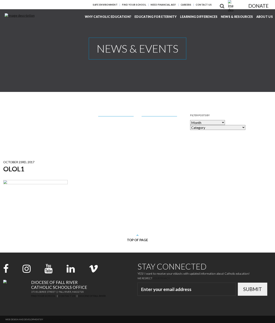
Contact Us (204, 4)
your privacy (161, 278)
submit (252, 289)
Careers (186, 4)
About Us (264, 16)
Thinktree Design (54, 319)
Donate (258, 6)
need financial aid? (163, 4)
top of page (137, 240)
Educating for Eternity (155, 16)
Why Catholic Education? (108, 16)
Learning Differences (199, 16)
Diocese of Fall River (92, 295)
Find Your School (134, 4)
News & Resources (237, 16)
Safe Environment (105, 4)
